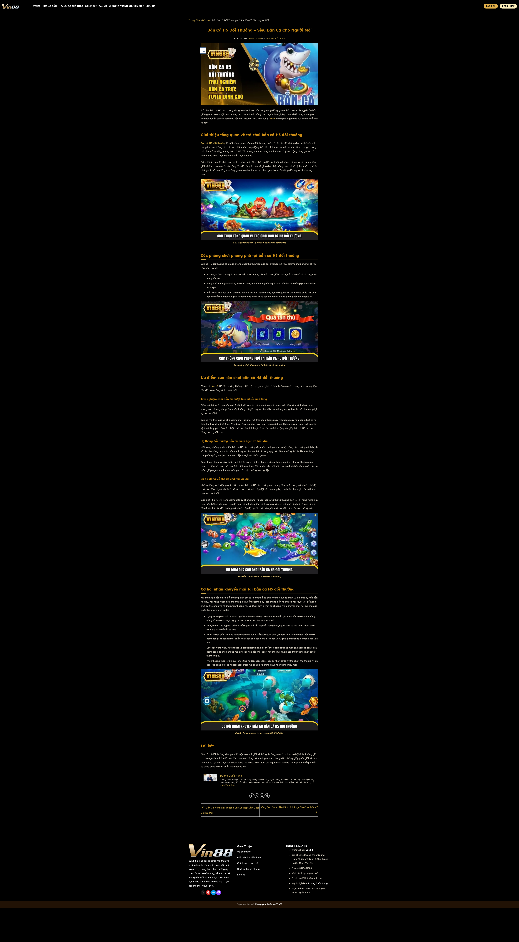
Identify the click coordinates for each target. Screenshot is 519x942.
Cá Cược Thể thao (72, 6)
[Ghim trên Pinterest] (267, 795)
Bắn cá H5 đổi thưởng (213, 143)
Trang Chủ (194, 20)
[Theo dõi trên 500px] (213, 892)
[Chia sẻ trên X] (256, 795)
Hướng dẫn (49, 6)
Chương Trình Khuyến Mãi (126, 6)
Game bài (91, 6)
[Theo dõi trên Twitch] (218, 892)
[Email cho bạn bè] (262, 795)
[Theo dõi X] (203, 892)
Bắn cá (103, 6)
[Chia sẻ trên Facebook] (251, 795)
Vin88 (272, 118)
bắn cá (214, 386)
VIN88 (37, 6)
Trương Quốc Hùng (275, 38)
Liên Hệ (150, 6)
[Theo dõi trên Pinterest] (208, 892)
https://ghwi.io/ (227, 785)
